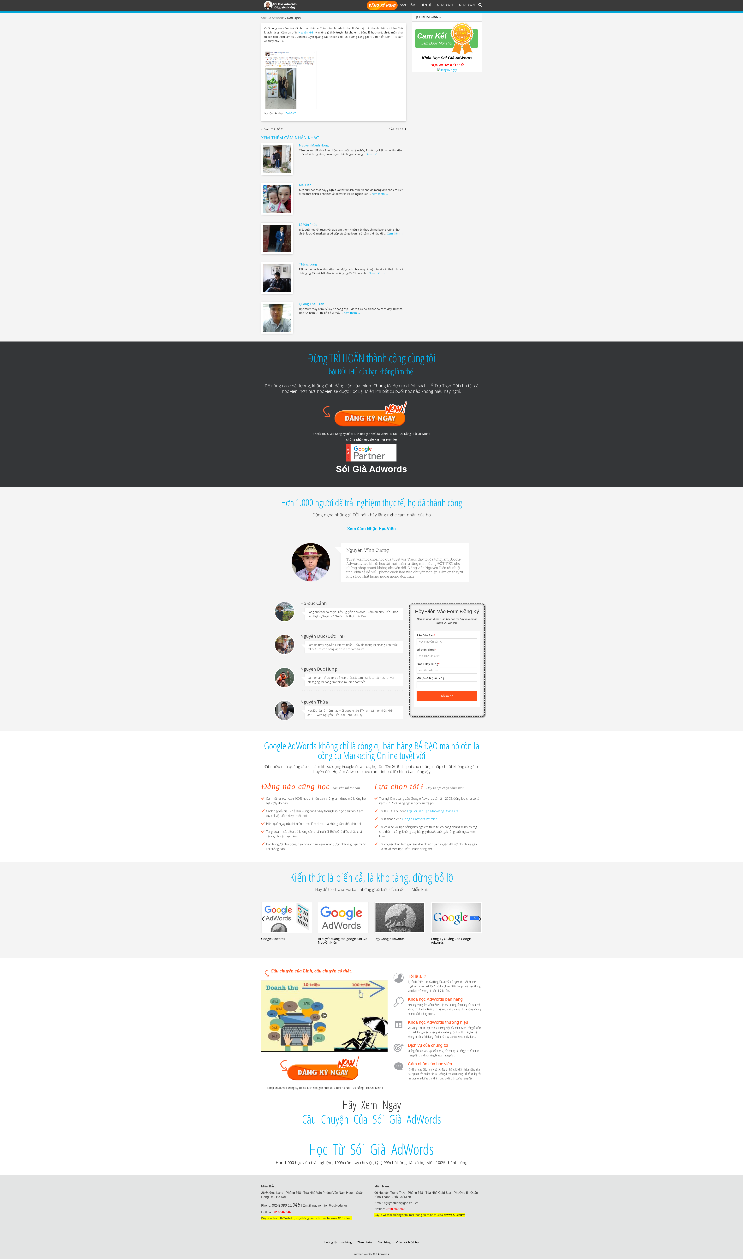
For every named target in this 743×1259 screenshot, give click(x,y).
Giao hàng (384, 1242)
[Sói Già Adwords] (280, 5)
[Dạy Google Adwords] (343, 917)
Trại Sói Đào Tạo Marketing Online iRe (432, 811)
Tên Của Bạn (426, 635)
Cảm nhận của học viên (430, 1063)
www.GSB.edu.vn (341, 1218)
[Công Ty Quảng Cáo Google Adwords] (399, 917)
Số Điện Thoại (427, 649)
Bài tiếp (397, 129)
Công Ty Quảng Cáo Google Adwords (394, 941)
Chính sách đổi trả (407, 1242)
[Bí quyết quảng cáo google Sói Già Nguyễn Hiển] (286, 917)
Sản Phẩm (407, 5)
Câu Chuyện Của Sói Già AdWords (371, 1119)
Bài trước (272, 129)
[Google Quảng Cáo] (456, 917)
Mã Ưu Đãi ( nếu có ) (430, 678)
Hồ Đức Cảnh (313, 603)
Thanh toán (364, 1242)
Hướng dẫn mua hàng (338, 1242)
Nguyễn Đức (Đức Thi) (322, 636)
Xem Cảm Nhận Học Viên (371, 528)
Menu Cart (445, 5)
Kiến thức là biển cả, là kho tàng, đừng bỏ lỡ (371, 877)
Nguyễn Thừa (314, 702)
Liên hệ (425, 5)
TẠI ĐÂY (290, 113)
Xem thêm (374, 154)
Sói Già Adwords (272, 18)
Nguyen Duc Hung (318, 669)
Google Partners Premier (419, 819)
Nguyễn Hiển (306, 32)
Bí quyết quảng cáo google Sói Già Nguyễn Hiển (286, 941)
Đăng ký (382, 5)
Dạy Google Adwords (333, 939)
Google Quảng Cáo (445, 939)
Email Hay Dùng (428, 664)
